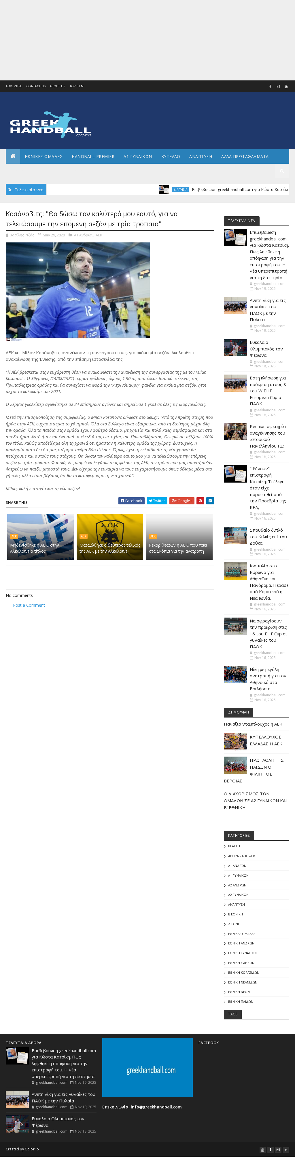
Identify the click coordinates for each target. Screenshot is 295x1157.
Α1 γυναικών (238, 875)
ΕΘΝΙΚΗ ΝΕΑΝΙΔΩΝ (242, 982)
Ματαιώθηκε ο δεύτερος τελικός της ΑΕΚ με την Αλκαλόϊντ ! (110, 548)
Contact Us (36, 86)
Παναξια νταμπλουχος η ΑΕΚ (253, 724)
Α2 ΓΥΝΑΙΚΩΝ (238, 894)
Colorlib (32, 1149)
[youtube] (286, 86)
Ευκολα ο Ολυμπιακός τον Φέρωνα (266, 348)
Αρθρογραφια (25, 170)
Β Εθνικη (235, 914)
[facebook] (270, 86)
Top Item (77, 86)
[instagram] (278, 86)
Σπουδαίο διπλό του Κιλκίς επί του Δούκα (268, 536)
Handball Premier (93, 156)
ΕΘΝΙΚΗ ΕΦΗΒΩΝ (241, 963)
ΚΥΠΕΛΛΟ (170, 156)
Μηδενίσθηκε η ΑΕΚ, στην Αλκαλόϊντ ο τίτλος (34, 548)
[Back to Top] (286, 1150)
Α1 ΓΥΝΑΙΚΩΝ (138, 156)
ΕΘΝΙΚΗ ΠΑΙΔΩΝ (240, 1001)
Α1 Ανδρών (83, 235)
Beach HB (235, 846)
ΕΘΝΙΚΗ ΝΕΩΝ (239, 992)
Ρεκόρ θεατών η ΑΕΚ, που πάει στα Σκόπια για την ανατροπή (178, 548)
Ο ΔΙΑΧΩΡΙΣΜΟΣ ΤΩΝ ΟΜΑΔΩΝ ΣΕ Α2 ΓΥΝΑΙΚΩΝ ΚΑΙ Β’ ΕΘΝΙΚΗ (255, 800)
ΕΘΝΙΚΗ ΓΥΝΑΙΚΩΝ (242, 953)
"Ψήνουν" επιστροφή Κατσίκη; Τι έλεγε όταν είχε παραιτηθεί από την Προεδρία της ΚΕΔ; (268, 488)
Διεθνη (82, 170)
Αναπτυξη (200, 156)
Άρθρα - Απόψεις (242, 856)
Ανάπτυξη (236, 904)
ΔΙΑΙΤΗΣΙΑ (161, 190)
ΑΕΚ (99, 235)
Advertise (14, 86)
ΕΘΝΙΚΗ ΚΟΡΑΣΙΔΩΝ (243, 972)
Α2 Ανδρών (237, 885)
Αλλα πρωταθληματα (245, 156)
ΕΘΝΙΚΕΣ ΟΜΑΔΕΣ (44, 156)
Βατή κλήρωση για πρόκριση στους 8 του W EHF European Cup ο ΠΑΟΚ (268, 390)
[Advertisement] (147, 40)
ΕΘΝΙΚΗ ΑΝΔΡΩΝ (241, 943)
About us (57, 86)
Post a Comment (29, 605)
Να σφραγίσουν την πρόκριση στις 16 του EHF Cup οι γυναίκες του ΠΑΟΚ (268, 633)
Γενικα (57, 170)
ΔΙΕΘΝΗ (234, 924)
